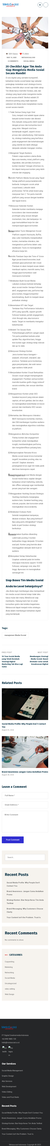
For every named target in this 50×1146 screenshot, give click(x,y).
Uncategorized (10, 983)
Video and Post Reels (10, 1097)
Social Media (28, 61)
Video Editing (7, 1092)
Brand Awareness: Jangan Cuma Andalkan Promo (25, 772)
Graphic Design (8, 1076)
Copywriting (9, 962)
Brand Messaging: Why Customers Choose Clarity (22, 1129)
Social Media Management (12, 1070)
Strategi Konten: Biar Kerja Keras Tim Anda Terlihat (22, 1123)
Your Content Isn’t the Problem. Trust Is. (24, 917)
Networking (9, 972)
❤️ (21, 54)
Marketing (9, 967)
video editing (10, 989)
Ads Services (7, 1081)
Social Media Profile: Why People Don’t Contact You (22, 1113)
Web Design (9, 994)
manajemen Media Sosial (15, 635)
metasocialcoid (28, 57)
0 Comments (13, 61)
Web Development (9, 1086)
